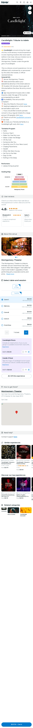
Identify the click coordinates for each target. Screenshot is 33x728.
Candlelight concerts (23, 117)
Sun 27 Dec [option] (16, 286)
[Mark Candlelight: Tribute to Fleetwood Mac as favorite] (28, 447)
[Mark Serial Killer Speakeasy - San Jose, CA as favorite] (13, 479)
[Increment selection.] (26, 332)
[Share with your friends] (30, 8)
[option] (16, 299)
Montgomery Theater (11, 391)
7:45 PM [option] (16, 293)
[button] (16, 299)
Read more (10, 274)
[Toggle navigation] (31, 2)
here (25, 104)
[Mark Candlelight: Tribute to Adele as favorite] (30, 12)
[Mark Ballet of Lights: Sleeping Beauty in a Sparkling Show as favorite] (28, 479)
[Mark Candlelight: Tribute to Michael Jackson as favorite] (13, 447)
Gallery (28, 33)
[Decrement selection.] (7, 332)
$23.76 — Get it (16, 724)
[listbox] (16, 286)
